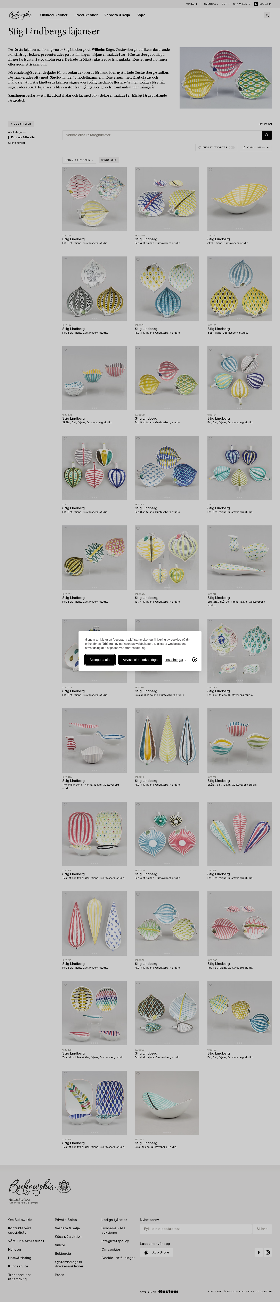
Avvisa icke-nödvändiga (140, 659)
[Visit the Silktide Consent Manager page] (194, 660)
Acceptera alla (100, 659)
